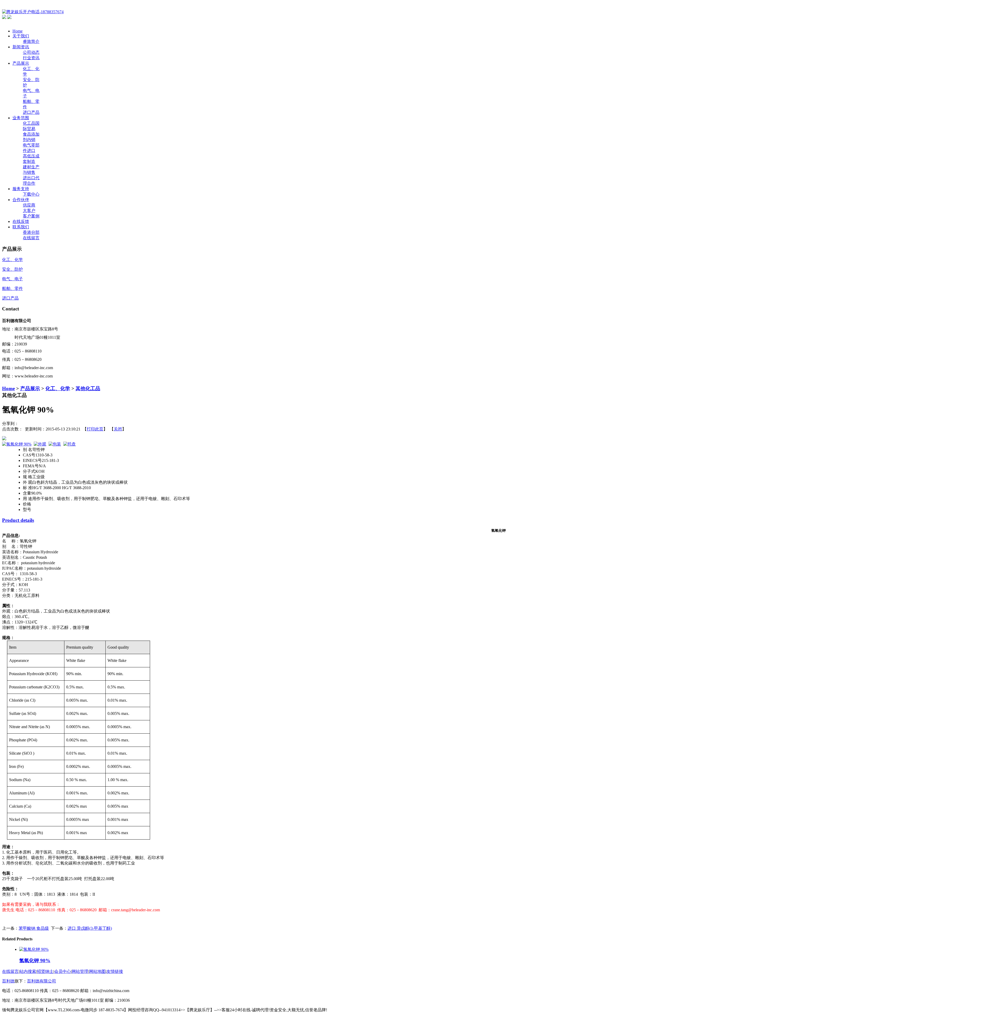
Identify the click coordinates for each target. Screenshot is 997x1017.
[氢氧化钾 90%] (16, 444)
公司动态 (31, 52)
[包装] (55, 444)
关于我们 (20, 36)
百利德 (8, 981)
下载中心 (31, 194)
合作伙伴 (20, 199)
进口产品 (31, 112)
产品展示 (20, 63)
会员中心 (62, 971)
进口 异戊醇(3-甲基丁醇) (90, 928)
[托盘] (69, 444)
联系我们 (20, 227)
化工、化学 (57, 388)
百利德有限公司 (41, 981)
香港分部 (31, 232)
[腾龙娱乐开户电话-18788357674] (33, 12)
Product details (18, 520)
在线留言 (31, 238)
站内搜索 (27, 971)
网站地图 (97, 971)
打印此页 (95, 429)
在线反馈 (20, 221)
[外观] (40, 444)
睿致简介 (31, 41)
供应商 (29, 205)
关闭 (118, 429)
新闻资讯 (20, 47)
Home (17, 31)
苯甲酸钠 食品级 (34, 928)
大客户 (29, 210)
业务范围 (20, 118)
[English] (9, 17)
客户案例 (31, 216)
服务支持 (20, 189)
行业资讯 (31, 58)
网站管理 (80, 971)
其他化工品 (88, 388)
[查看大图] (498, 438)
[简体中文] (4, 17)
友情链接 (114, 971)
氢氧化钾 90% (34, 960)
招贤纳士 (45, 971)
